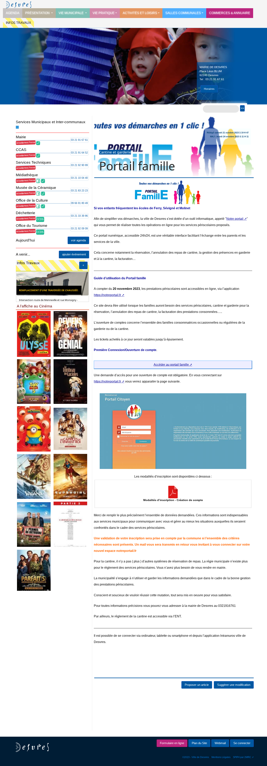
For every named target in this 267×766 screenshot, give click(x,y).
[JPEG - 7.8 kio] (71, 476)
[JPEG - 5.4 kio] (71, 381)
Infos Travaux (18, 22)
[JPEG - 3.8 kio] (71, 524)
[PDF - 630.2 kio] (173, 492)
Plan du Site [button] (199, 743)
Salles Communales (183, 13)
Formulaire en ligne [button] (172, 743)
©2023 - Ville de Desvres (195, 757)
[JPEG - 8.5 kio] (34, 333)
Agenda (12, 13)
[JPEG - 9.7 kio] (34, 381)
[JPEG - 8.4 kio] (34, 569)
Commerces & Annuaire (229, 13)
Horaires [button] (209, 88)
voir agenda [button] (78, 240)
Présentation (37, 13)
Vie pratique (104, 13)
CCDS (40, 219)
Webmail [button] (220, 743)
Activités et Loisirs (140, 13)
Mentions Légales (220, 757)
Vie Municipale (71, 13)
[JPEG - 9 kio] (71, 333)
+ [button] (83, 265)
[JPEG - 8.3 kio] (34, 524)
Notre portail (234, 218)
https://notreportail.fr (107, 295)
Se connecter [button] (241, 743)
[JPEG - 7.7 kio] (71, 428)
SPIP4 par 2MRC (242, 757)
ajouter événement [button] (74, 254)
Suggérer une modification (233, 684)
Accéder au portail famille (171, 364)
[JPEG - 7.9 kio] (34, 428)
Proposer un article (197, 684)
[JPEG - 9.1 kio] (34, 476)
